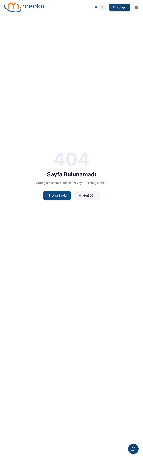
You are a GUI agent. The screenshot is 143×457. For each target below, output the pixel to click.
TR (96, 7)
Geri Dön (89, 195)
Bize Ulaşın (120, 7)
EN (102, 7)
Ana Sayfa (59, 195)
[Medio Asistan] (133, 449)
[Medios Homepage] (24, 7)
